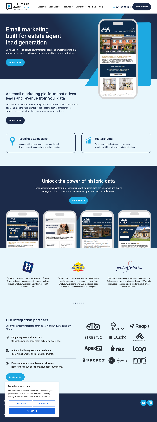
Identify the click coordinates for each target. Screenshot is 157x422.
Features (67, 7)
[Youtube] (143, 403)
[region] (32, 399)
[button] (73, 303)
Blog (100, 7)
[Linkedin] (150, 403)
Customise (20, 403)
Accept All (32, 410)
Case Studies (54, 7)
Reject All (44, 403)
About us (92, 7)
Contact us (81, 7)
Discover (42, 7)
